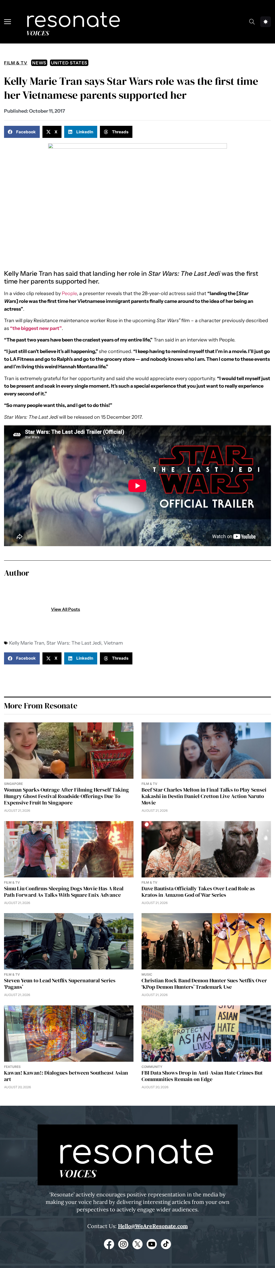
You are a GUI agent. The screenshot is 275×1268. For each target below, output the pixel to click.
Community (152, 1067)
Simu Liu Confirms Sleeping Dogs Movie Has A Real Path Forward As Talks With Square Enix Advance (64, 892)
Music (147, 974)
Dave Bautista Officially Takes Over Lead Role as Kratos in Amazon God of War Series (198, 892)
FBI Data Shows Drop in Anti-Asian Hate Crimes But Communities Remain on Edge (202, 1076)
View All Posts (65, 609)
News (39, 62)
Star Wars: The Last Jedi (73, 643)
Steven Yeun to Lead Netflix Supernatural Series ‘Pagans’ (59, 984)
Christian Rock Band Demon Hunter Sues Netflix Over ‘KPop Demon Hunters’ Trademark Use (204, 984)
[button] (22, 132)
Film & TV (15, 62)
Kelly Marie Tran (26, 643)
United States (69, 62)
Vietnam (113, 643)
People (69, 293)
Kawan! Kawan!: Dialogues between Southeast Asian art (66, 1076)
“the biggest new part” (36, 328)
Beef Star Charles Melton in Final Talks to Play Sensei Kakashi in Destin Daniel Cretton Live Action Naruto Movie (204, 796)
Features (12, 1067)
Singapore (13, 784)
